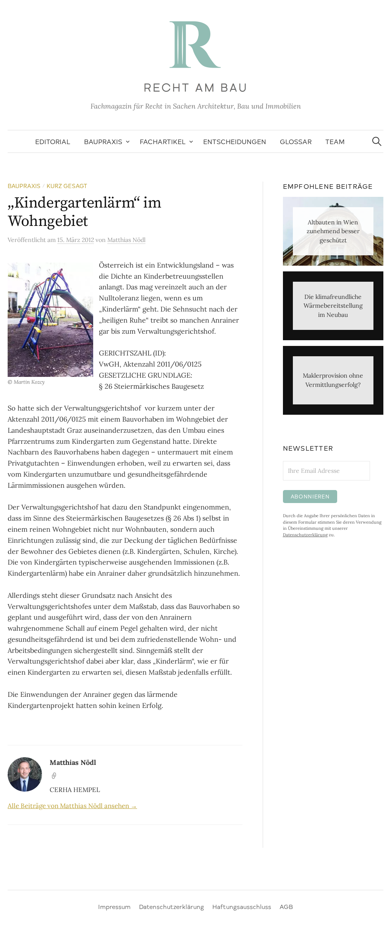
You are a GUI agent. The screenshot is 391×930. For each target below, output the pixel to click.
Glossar (296, 141)
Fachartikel (163, 141)
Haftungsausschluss (241, 906)
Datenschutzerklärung (305, 534)
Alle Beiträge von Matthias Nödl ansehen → (72, 806)
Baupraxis (103, 141)
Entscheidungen (234, 141)
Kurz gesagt (67, 186)
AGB (286, 906)
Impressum (114, 906)
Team (335, 141)
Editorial (52, 141)
